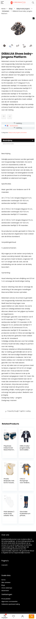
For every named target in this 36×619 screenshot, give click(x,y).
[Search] (33, 2)
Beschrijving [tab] (7, 140)
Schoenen (5, 11)
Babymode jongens (23, 9)
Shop (10, 9)
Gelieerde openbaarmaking (10, 604)
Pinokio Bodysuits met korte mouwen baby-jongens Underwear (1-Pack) (9, 483)
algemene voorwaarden (9, 601)
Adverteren (5, 591)
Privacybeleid (5, 599)
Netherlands (14, 126)
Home (3, 9)
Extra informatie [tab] (8, 144)
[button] (34, 18)
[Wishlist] (13, 616)
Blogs (3, 585)
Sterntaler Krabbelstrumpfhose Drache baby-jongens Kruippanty (25, 516)
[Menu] (2, 2)
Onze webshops (6, 588)
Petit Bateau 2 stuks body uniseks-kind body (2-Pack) (9, 515)
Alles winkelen (6, 582)
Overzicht (4, 565)
